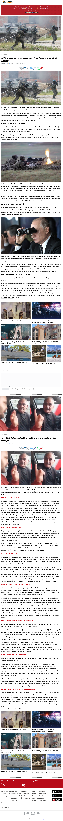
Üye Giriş (3, 802)
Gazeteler (42, 798)
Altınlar (34, 791)
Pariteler (34, 800)
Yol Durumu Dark (5, 793)
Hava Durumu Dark (6, 791)
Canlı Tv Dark (14, 791)
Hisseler (34, 796)
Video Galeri (42, 793)
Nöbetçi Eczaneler (16, 796)
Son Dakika (14, 798)
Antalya (3, 708)
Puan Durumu (24, 796)
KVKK (35, 819)
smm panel (14, 800)
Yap (25, 708)
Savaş (10, 299)
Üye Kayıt (3, 805)
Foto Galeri (42, 791)
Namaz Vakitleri (25, 793)
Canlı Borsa (24, 791)
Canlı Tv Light (4, 796)
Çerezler (32, 819)
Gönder (6, 389)
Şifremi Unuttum (5, 807)
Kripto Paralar (35, 798)
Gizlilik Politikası (25, 819)
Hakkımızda (14, 819)
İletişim (19, 819)
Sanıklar (15, 708)
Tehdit (20, 708)
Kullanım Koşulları (42, 819)
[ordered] (22, 389)
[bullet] (24, 389)
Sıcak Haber (42, 800)
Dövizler (34, 793)
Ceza (9, 708)
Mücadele (4, 299)
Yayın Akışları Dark (16, 793)
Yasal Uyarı (49, 819)
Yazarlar (41, 796)
